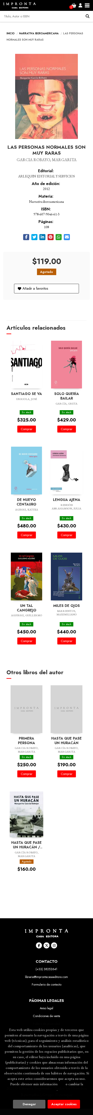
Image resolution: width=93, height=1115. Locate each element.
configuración (46, 1089)
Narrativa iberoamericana (39, 33)
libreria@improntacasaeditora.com (46, 977)
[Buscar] (87, 16)
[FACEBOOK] (39, 945)
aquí (61, 1084)
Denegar (29, 1104)
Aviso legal (46, 1008)
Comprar (26, 429)
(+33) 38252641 (46, 969)
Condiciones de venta (46, 1016)
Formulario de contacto (46, 984)
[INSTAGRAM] (54, 945)
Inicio (10, 33)
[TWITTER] (46, 945)
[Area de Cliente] (80, 5)
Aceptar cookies (64, 1104)
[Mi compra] (73, 5)
